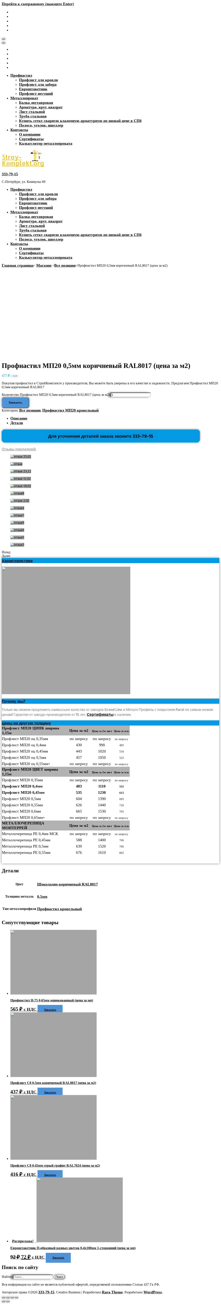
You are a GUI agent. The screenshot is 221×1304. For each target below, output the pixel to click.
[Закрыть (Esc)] (3, 1297)
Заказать (15, 402)
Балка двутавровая (36, 102)
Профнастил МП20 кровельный (70, 410)
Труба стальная (33, 116)
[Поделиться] (7, 1297)
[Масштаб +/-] (16, 1297)
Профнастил (21, 75)
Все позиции (30, 410)
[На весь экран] (12, 1297)
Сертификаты (31, 139)
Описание (18, 418)
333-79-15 (10, 174)
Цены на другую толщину (26, 722)
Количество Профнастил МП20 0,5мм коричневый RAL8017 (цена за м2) (56, 394)
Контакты (19, 130)
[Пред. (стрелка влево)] (3, 1301)
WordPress (153, 1292)
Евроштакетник (33, 89)
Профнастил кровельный (59, 909)
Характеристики (17, 560)
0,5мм (42, 896)
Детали (16, 423)
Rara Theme (112, 1292)
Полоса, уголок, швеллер (41, 125)
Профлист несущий (36, 93)
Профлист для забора (38, 84)
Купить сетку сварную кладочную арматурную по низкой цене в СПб (80, 121)
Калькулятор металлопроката (45, 143)
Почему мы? (13, 701)
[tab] (114, 418)
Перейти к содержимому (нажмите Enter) (38, 4)
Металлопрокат (24, 98)
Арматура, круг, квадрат (41, 107)
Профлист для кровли (38, 80)
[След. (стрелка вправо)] (7, 1301)
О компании (29, 134)
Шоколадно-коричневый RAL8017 (67, 884)
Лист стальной (32, 111)
